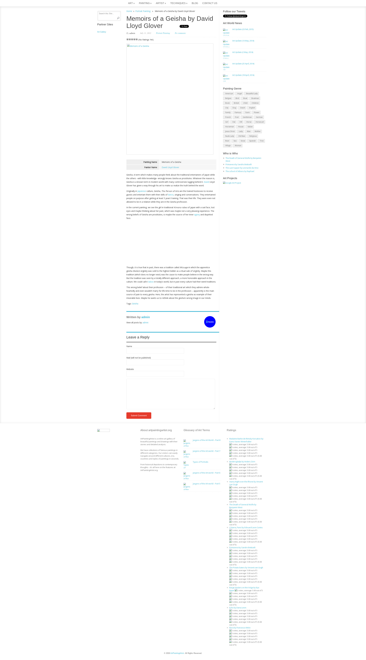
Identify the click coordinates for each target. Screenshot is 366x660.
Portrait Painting (142, 11)
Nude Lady (229, 136)
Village (228, 145)
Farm (247, 112)
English (252, 108)
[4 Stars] (134, 39)
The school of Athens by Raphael (240, 171)
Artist (161, 3)
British (236, 103)
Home (129, 11)
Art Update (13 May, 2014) (243, 40)
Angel (239, 93)
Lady (241, 131)
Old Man (241, 136)
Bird (237, 98)
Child (245, 103)
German (259, 117)
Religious (253, 136)
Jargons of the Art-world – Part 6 (206, 472)
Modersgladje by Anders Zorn (242, 461)
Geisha (135, 303)
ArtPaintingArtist (108, 3)
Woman (238, 145)
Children (255, 103)
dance (171, 194)
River (227, 141)
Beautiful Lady (252, 93)
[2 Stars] (130, 39)
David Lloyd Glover (170, 167)
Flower (256, 112)
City (226, 108)
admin (132, 33)
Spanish (252, 141)
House (240, 126)
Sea (235, 141)
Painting (145, 3)
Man (248, 131)
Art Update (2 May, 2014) (242, 52)
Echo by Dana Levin (237, 607)
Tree (262, 141)
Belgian (228, 98)
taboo (151, 281)
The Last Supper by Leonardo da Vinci (242, 168)
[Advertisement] (171, 242)
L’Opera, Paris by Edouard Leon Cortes (246, 527)
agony (197, 214)
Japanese (142, 191)
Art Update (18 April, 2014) (243, 75)
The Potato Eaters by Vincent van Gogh (246, 567)
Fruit (237, 117)
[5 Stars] (137, 39)
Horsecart (260, 122)
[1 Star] (127, 39)
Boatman (255, 98)
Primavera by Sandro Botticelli (239, 164)
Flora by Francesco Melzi (239, 627)
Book (227, 103)
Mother (258, 131)
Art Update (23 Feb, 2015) (242, 29)
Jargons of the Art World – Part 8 (206, 440)
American (229, 93)
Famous (238, 112)
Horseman (229, 126)
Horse (248, 122)
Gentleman (247, 117)
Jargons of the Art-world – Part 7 (206, 451)
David (206, 182)
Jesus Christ (230, 131)
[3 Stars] (132, 39)
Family (227, 112)
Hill (241, 122)
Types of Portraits (200, 462)
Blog (195, 3)
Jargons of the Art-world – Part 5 (206, 483)
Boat (245, 98)
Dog (234, 108)
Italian (250, 126)
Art (131, 3)
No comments (180, 33)
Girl (226, 122)
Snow (243, 141)
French (228, 117)
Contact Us (209, 3)
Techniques (178, 3)
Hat (233, 122)
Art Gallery (101, 32)
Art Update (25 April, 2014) (243, 63)
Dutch (242, 108)
